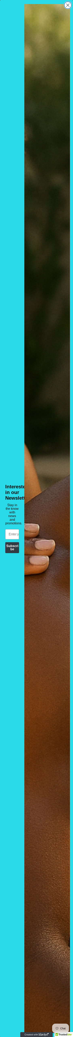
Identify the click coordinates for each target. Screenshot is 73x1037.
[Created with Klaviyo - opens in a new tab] (36, 1034)
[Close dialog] (67, 5)
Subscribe (12, 547)
